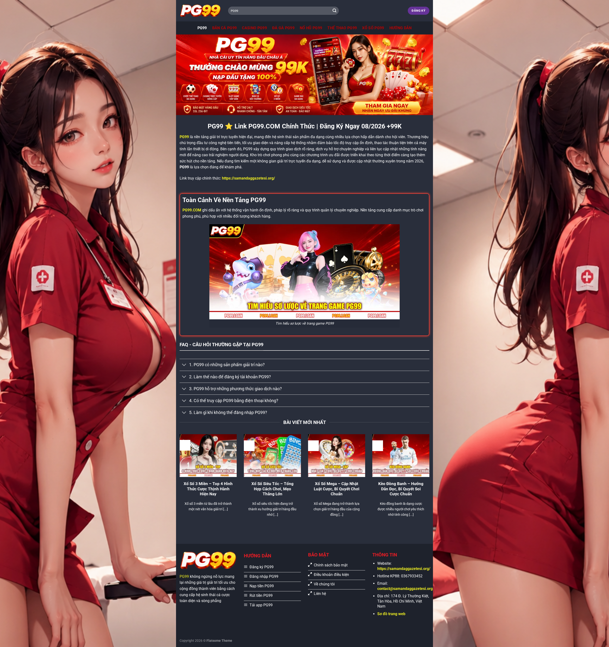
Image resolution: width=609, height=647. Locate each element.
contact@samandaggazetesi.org (405, 588)
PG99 (202, 28)
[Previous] (178, 481)
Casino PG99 (254, 28)
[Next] (430, 481)
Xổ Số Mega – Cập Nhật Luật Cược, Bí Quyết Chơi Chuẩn (336, 489)
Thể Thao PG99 (342, 28)
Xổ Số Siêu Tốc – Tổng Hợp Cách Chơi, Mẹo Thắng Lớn (272, 489)
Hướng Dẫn (400, 28)
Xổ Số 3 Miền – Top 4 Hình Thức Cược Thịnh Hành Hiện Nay (208, 489)
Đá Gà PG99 (283, 28)
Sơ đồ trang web (391, 614)
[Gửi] (334, 11)
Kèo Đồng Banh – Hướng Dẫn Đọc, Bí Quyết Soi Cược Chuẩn (400, 489)
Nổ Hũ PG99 (311, 28)
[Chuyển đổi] (184, 365)
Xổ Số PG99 (373, 28)
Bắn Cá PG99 (224, 28)
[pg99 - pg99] (200, 11)
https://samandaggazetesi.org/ (248, 178)
